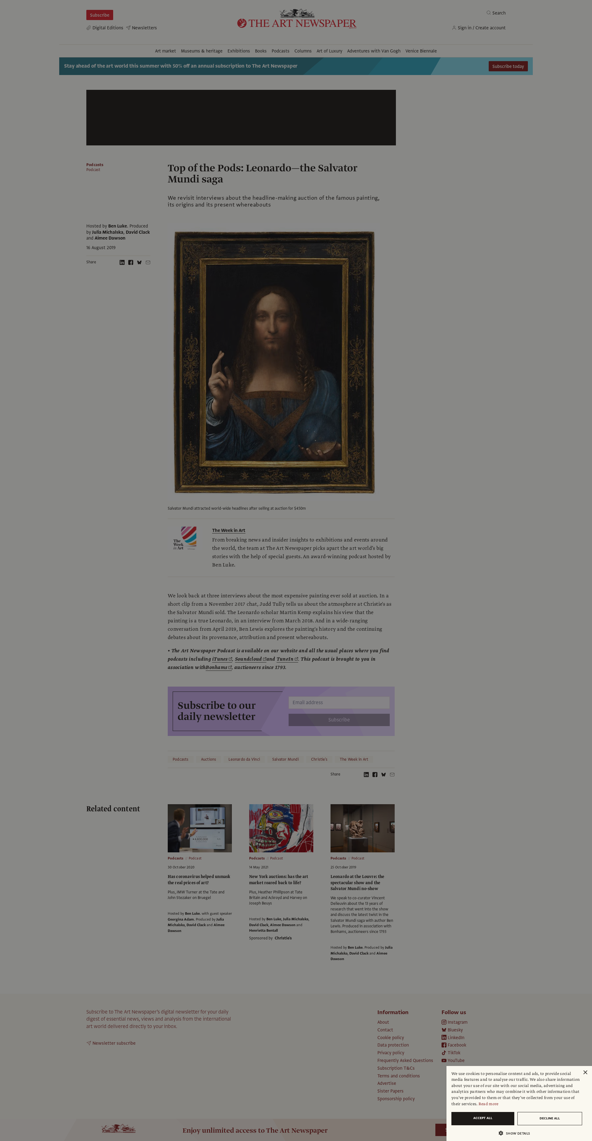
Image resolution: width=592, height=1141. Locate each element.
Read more (489, 1104)
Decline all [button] (550, 1118)
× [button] (585, 1072)
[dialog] (519, 1103)
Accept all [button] (482, 1118)
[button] (516, 1133)
